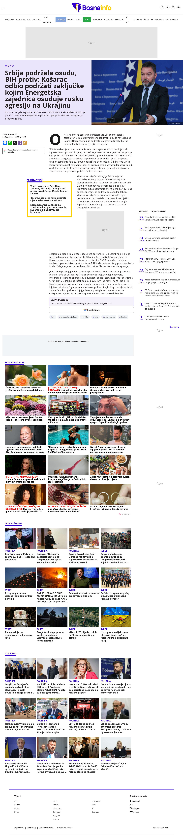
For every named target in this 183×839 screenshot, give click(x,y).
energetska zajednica (68, 317)
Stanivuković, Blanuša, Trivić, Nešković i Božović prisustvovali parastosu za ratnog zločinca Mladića (83, 767)
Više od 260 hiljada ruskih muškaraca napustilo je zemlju (83, 635)
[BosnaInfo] (91, 7)
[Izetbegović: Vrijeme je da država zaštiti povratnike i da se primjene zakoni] (20, 708)
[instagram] (173, 7)
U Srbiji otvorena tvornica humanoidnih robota (157, 318)
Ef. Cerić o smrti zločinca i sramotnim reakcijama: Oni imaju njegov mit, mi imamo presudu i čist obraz (162, 293)
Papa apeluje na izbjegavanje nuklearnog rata (18, 635)
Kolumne (159, 20)
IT (152, 20)
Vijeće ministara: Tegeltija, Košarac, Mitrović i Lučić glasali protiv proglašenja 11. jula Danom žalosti (49, 190)
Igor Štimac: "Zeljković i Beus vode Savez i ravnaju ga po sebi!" (161, 260)
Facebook (136, 801)
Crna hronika (47, 19)
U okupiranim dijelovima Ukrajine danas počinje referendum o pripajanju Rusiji (114, 636)
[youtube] (179, 7)
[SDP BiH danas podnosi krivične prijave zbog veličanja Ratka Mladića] (84, 708)
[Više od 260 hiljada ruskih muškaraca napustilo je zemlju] (84, 617)
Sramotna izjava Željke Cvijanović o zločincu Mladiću (113, 766)
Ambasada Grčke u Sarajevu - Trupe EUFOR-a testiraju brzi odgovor (162, 249)
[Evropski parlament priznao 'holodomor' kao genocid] (20, 578)
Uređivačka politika (64, 828)
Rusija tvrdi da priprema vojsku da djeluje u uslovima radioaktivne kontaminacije (50, 636)
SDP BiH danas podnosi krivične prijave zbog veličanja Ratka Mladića (82, 726)
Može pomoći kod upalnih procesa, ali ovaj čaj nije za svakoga (162, 281)
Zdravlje (61, 20)
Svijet (79, 20)
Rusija (96, 317)
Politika (36, 20)
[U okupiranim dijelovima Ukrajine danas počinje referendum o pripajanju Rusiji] (116, 617)
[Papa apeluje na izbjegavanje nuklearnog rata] (20, 617)
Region (70, 20)
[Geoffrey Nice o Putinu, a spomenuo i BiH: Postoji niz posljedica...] (20, 538)
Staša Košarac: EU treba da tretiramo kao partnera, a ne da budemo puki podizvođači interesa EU (48, 209)
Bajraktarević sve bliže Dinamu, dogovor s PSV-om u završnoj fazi (160, 270)
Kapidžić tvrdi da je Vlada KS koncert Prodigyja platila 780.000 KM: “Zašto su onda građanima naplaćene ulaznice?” (51, 688)
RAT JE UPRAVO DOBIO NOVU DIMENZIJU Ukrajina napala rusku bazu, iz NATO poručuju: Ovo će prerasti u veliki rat (52, 597)
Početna (9, 20)
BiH (28, 20)
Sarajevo (108, 20)
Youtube (135, 812)
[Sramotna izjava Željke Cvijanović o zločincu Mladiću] (116, 747)
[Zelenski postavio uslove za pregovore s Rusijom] (84, 578)
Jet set (127, 19)
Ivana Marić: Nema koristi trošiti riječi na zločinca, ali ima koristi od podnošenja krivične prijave (83, 688)
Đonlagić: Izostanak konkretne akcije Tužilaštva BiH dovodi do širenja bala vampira (51, 728)
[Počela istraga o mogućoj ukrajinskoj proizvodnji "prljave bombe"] (116, 578)
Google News (93, 310)
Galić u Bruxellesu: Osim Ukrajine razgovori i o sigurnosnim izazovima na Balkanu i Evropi (83, 558)
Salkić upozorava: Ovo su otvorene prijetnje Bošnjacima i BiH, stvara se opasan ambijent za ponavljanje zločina (116, 728)
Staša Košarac (109, 317)
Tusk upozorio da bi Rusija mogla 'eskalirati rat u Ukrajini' (160, 229)
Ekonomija (97, 20)
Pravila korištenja (46, 828)
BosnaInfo (12, 134)
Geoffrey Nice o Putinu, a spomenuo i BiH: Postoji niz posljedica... (20, 557)
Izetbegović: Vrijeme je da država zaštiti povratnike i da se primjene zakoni (19, 726)
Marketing (31, 828)
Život (146, 20)
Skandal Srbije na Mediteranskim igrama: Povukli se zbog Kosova (160, 218)
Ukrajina (123, 317)
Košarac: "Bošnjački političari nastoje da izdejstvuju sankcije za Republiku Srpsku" (49, 558)
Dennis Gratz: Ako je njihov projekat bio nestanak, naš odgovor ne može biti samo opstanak (116, 688)
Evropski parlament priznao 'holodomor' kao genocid (18, 596)
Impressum (18, 828)
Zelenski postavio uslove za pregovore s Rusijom (84, 594)
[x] (168, 7)
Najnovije (21, 20)
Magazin (119, 20)
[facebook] (162, 7)
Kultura (138, 20)
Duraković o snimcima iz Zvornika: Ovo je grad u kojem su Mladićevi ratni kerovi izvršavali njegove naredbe (50, 767)
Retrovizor (172, 20)
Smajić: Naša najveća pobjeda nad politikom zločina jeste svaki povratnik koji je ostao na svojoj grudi (19, 688)
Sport (87, 20)
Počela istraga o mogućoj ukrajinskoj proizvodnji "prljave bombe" (115, 596)
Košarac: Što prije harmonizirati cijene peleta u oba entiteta (48, 199)
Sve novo (174, 327)
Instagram (136, 808)
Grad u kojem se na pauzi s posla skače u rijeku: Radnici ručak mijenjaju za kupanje (162, 306)
